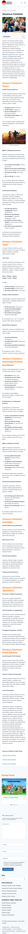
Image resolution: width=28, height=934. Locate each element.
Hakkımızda (5, 927)
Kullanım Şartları (21, 931)
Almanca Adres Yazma (8, 896)
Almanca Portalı (14, 927)
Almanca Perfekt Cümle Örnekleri (11, 885)
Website (5, 858)
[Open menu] (21, 3)
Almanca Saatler (6, 910)
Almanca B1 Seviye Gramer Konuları (12, 888)
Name (5, 844)
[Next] (24, 791)
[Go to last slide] (4, 791)
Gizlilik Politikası (7, 929)
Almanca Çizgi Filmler (11, 797)
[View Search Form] (25, 3)
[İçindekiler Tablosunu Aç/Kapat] (22, 36)
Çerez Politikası (17, 929)
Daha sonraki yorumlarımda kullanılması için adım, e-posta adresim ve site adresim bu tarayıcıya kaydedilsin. (14, 864)
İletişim (4, 933)
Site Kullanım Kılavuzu (8, 931)
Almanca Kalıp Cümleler (9, 755)
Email (5, 851)
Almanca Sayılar (6, 905)
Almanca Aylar (6, 912)
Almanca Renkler (6, 907)
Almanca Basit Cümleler (9, 759)
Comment (6, 824)
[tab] (12, 804)
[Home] (2, 10)
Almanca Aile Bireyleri (8, 915)
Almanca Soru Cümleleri (9, 764)
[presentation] (14, 786)
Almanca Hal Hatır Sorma (9, 893)
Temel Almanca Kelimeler (9, 903)
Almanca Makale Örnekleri (9, 891)
